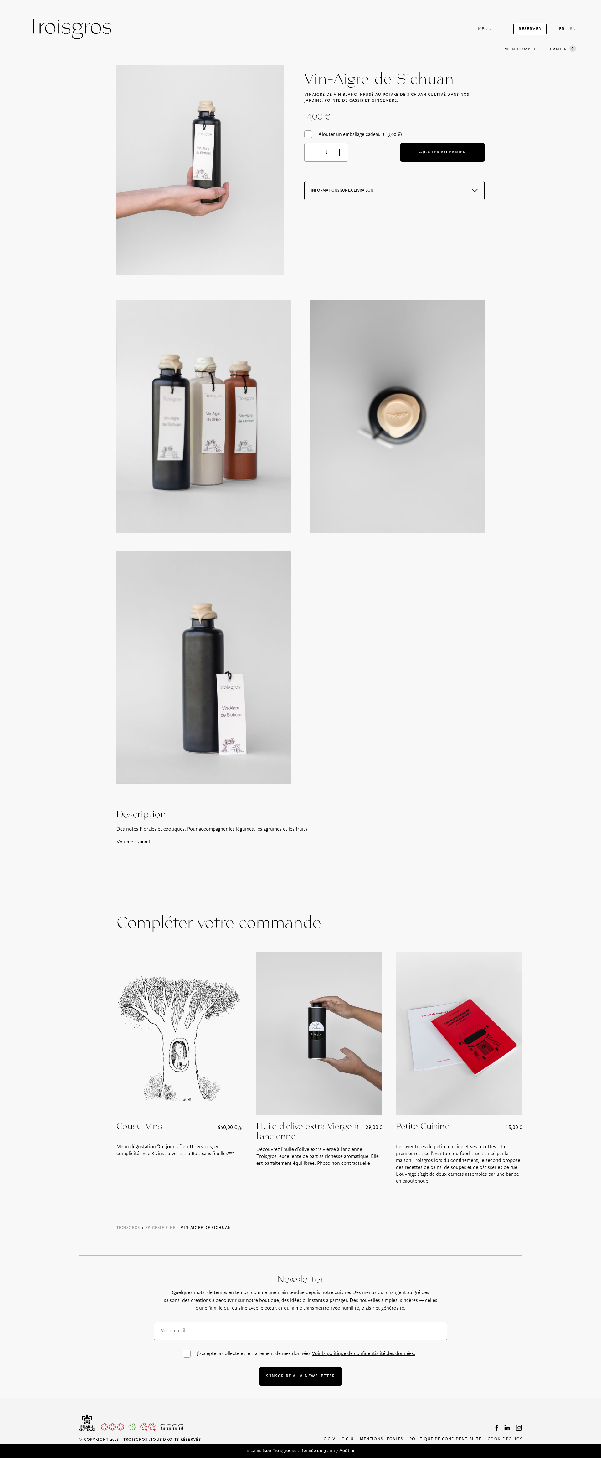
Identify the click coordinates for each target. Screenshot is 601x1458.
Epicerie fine (160, 1228)
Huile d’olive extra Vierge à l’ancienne (307, 1131)
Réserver (530, 29)
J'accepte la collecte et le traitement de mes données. (306, 1353)
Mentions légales (381, 1439)
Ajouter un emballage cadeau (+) (360, 134)
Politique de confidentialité (445, 1439)
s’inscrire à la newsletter (300, 1376)
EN (573, 29)
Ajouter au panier (442, 152)
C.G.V (330, 1439)
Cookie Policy (505, 1439)
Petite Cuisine (422, 1126)
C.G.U (348, 1439)
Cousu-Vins (139, 1126)
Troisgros (128, 1228)
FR (562, 29)
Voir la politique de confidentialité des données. (363, 1353)
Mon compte (520, 49)
